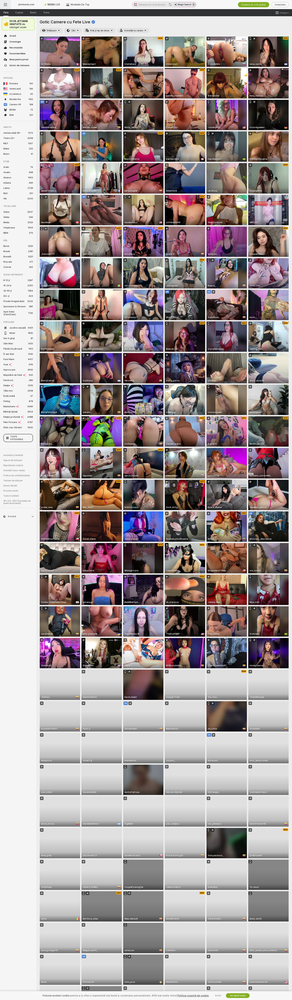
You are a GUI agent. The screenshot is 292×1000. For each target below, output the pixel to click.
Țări (73, 30)
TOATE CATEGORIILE (16, 438)
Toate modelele (11, 496)
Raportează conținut (13, 465)
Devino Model (10, 486)
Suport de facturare (12, 460)
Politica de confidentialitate (16, 475)
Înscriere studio (10, 491)
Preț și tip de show (99, 30)
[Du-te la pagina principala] (26, 4)
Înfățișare (51, 30)
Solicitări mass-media (14, 470)
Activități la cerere (133, 30)
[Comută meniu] (5, 4)
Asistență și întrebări (13, 455)
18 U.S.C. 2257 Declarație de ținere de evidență (17, 502)
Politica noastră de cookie (193, 995)
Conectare (280, 4)
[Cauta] (170, 4)
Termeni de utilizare (12, 480)
